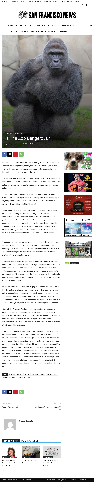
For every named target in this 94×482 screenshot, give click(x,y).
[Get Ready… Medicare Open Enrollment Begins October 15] (11, 452)
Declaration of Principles (10, 2)
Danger (19, 374)
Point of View (37, 32)
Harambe (35, 374)
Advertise (30, 2)
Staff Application (67, 2)
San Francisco (14, 26)
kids (42, 374)
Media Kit (56, 2)
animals (12, 374)
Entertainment (65, 26)
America (41, 26)
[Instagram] (86, 5)
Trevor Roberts (13, 144)
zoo (28, 377)
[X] (90, 5)
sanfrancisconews (9, 377)
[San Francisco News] (47, 15)
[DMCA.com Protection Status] (71, 264)
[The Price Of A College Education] (31, 452)
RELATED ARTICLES (10, 441)
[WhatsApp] (21, 154)
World (51, 26)
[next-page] (7, 470)
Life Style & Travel (16, 32)
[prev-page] (3, 470)
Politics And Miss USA (10, 407)
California (29, 26)
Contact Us (77, 2)
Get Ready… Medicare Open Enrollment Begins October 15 (10, 463)
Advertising (72, 480)
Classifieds (63, 32)
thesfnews (21, 377)
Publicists (38, 2)
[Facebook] (82, 5)
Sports (51, 32)
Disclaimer (51, 480)
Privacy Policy (61, 480)
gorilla (27, 374)
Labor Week (9, 133)
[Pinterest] (15, 154)
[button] (91, 26)
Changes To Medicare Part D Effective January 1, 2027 (51, 463)
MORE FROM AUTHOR (29, 441)
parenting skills (52, 374)
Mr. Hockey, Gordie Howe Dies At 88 (48, 408)
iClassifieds (47, 2)
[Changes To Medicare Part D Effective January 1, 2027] (52, 452)
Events (22, 2)
